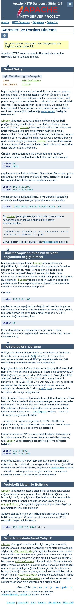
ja (51, 587)
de (34, 587)
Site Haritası (54, 602)
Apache (5, 22)
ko (57, 587)
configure (45, 388)
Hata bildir (68, 602)
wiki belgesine (50, 241)
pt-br (64, 587)
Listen (26, 84)
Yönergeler (23, 602)
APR (33, 355)
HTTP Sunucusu (21, 22)
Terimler (42, 602)
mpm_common (10, 84)
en (40, 587)
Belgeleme (38, 22)
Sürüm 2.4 (52, 22)
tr (71, 587)
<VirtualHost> (31, 80)
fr (46, 587)
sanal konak (48, 111)
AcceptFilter (10, 504)
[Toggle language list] (4, 35)
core (6, 80)
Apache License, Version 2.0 (16, 594)
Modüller (11, 602)
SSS (33, 602)
